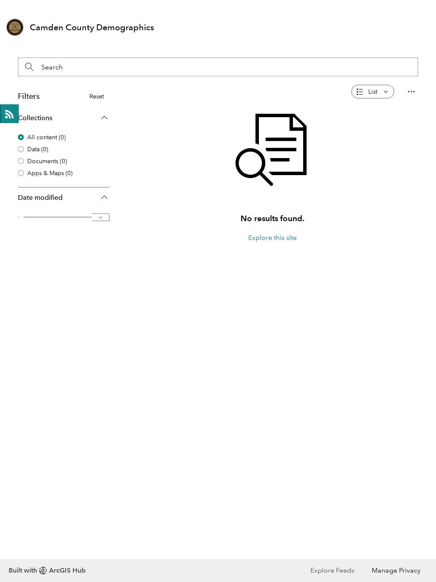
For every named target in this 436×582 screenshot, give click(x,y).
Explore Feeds (9, 113)
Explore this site (272, 237)
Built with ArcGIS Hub (47, 570)
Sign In (412, 7)
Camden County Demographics (92, 27)
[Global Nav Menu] (11, 7)
